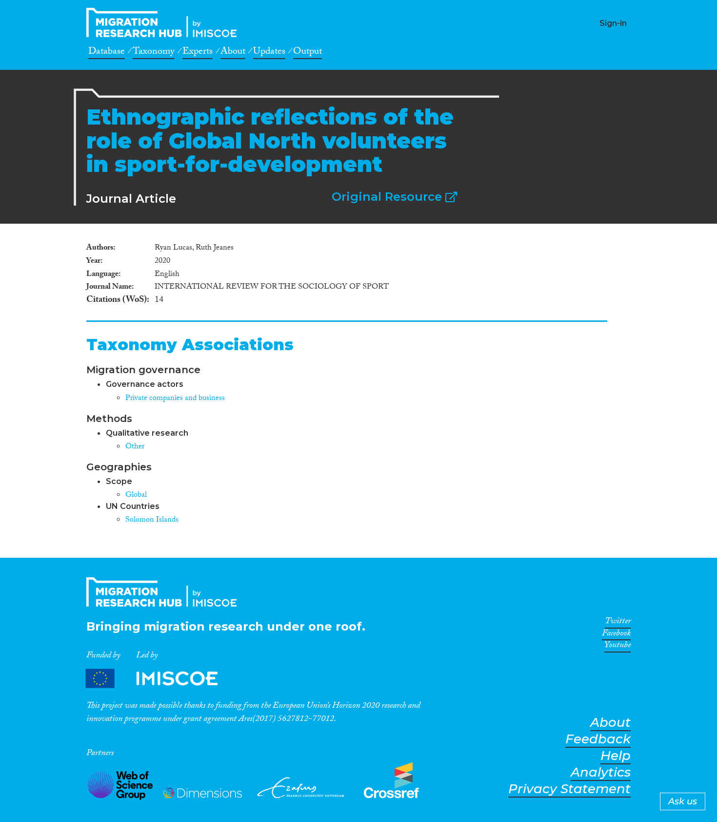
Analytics (601, 772)
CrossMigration (164, 22)
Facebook (616, 635)
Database (106, 52)
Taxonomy (154, 52)
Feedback (598, 739)
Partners (160, 679)
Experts (197, 52)
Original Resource (388, 197)
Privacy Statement (569, 789)
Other (134, 447)
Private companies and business (175, 398)
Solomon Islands (152, 520)
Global (136, 495)
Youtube (617, 647)
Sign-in (613, 23)
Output (307, 52)
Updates (269, 52)
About (232, 52)
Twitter (618, 623)
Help (615, 755)
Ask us (682, 801)
